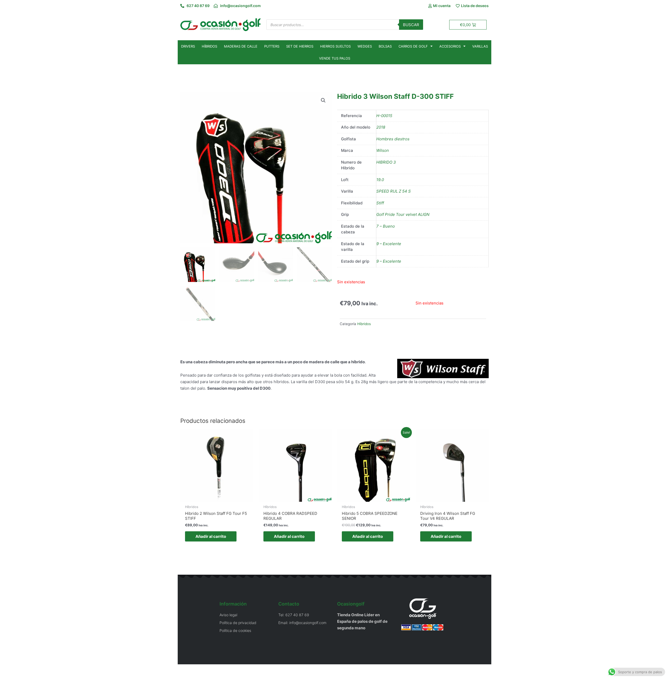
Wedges (364, 46)
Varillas (480, 46)
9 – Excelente (388, 243)
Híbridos (209, 46)
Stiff (380, 202)
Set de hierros (299, 46)
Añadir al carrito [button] (210, 536)
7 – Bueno (385, 226)
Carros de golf (413, 46)
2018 (380, 127)
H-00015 (384, 115)
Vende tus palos (334, 58)
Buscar (411, 24)
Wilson (382, 150)
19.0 (380, 179)
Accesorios (450, 46)
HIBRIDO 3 (386, 162)
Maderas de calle (240, 46)
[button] (323, 100)
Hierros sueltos (335, 46)
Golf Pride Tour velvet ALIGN (402, 214)
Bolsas (385, 46)
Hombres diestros (393, 138)
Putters (271, 46)
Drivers (188, 46)
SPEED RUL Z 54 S (393, 191)
